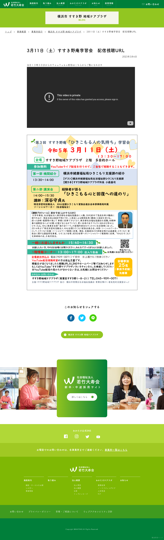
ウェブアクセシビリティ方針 (97, 512)
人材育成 (101, 491)
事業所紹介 (37, 32)
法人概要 (76, 480)
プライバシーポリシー (39, 512)
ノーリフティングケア (107, 488)
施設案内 (28, 480)
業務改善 (101, 485)
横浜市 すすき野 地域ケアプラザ (64, 32)
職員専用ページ (157, 537)
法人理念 (77, 485)
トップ (8, 32)
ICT (99, 494)
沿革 (75, 491)
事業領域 (29, 491)
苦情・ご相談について (67, 512)
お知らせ (124, 480)
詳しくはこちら (80, 397)
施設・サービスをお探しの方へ (35, 486)
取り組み (52, 480)
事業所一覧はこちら (116, 450)
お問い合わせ (152, 4)
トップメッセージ (81, 494)
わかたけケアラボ (104, 480)
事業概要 (21, 32)
